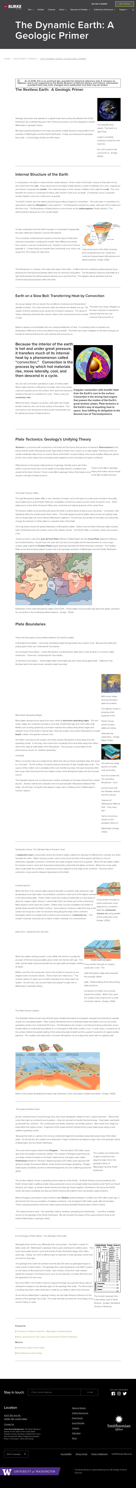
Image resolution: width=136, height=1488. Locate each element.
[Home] (12, 7)
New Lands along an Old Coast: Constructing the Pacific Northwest (47, 1337)
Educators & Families (79, 9)
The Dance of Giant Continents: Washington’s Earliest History (44, 1331)
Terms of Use (81, 1454)
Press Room (77, 1418)
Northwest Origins (25, 59)
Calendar (51, 9)
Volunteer (76, 1433)
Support (122, 9)
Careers (75, 1428)
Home (7, 59)
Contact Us (9, 1424)
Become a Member (99, 4)
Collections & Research (104, 9)
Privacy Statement (99, 1454)
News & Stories (79, 1408)
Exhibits (41, 9)
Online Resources (80, 1413)
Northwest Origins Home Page (30, 1347)
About (62, 9)
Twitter (125, 1394)
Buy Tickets (125, 4)
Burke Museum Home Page (29, 1353)
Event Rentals (78, 1423)
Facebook (113, 1394)
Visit (30, 9)
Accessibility (66, 1454)
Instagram (119, 1394)
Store (74, 1438)
